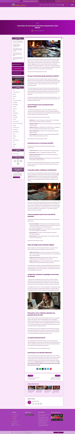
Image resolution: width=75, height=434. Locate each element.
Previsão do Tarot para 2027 (18, 123)
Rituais (14, 133)
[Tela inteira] (22, 84)
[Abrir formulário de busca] (63, 5)
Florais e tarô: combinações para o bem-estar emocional (43, 415)
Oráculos (14, 119)
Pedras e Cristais (16, 121)
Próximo (57, 375)
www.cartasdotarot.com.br (33, 363)
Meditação (14, 115)
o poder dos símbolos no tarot (53, 290)
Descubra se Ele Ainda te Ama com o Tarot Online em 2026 (47, 391)
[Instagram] (38, 404)
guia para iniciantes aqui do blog (40, 98)
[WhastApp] (40, 369)
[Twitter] (43, 369)
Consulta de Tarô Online (17, 100)
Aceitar (58, 432)
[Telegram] (48, 369)
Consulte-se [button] (16, 177)
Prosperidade (15, 129)
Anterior (31, 375)
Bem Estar (14, 96)
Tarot (37, 23)
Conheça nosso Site (18, 64)
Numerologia (15, 117)
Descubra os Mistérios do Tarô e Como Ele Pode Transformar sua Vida (56, 391)
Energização (15, 102)
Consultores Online (18, 68)
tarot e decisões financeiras (45, 324)
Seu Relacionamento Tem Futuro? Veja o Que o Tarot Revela (17, 54)
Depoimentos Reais (17, 73)
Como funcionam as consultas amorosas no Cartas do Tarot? (17, 45)
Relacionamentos (16, 131)
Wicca (14, 146)
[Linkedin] (45, 369)
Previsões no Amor (16, 127)
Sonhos (14, 138)
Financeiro (14, 106)
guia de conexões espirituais (36, 345)
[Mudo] (21, 84)
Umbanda (14, 144)
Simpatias (14, 135)
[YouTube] (36, 404)
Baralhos (14, 94)
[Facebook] (37, 369)
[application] (18, 81)
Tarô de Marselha (16, 140)
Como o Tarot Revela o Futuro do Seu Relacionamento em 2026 (18, 58)
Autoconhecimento (16, 92)
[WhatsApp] (41, 404)
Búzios (14, 98)
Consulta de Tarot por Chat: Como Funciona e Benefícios (33, 378)
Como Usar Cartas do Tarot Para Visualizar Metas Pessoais (31, 391)
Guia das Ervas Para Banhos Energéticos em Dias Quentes (55, 378)
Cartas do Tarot (36, 30)
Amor (14, 90)
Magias (14, 110)
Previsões (14, 125)
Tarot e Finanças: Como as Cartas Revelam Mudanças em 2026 (17, 50)
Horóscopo (15, 108)
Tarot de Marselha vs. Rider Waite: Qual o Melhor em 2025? (39, 391)
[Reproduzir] (13, 84)
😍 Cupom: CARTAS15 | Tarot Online (46, 1)
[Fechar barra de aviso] (73, 1)
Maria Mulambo (15, 113)
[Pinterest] (51, 369)
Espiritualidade (15, 104)
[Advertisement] (37, 13)
